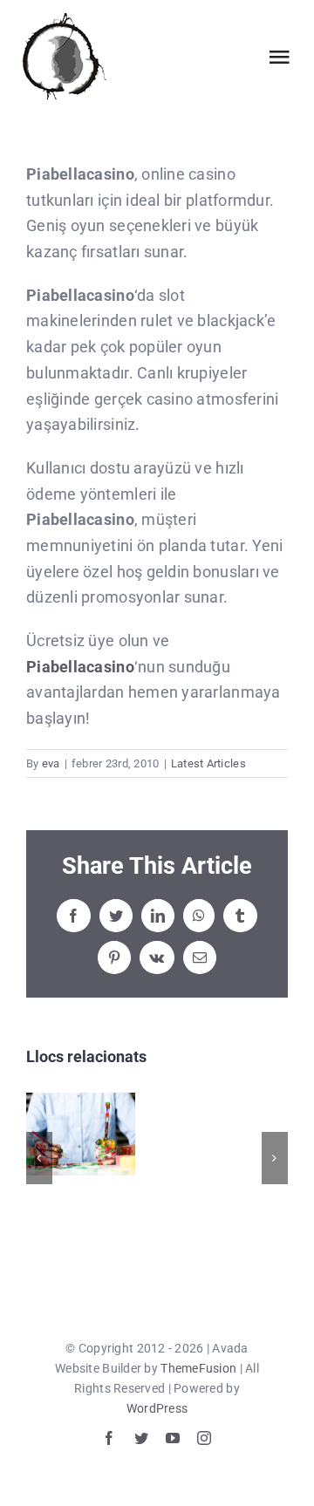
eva (51, 763)
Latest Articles (208, 763)
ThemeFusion (198, 1368)
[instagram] (204, 1438)
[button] (39, 1158)
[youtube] (173, 1438)
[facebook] (109, 1438)
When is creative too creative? (81, 1134)
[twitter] (141, 1438)
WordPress (157, 1408)
